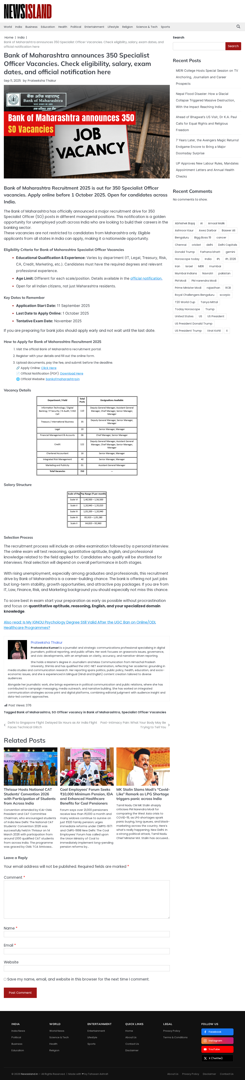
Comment (14, 877)
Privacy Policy (171, 1031)
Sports (165, 27)
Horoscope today (187, 259)
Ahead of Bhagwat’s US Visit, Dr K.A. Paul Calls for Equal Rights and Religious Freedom (206, 123)
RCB (228, 288)
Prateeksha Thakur (42, 80)
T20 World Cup (185, 302)
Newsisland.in (29, 1074)
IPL (218, 259)
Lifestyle (113, 27)
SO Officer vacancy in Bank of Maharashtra (86, 712)
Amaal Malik (216, 223)
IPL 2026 (230, 259)
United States (184, 316)
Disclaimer (132, 1050)
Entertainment (94, 27)
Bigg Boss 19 (202, 237)
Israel (189, 266)
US (200, 316)
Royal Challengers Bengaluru (194, 295)
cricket (196, 245)
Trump (210, 309)
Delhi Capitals (227, 245)
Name (10, 928)
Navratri (207, 273)
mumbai (215, 266)
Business (31, 27)
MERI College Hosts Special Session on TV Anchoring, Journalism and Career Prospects (207, 77)
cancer (221, 237)
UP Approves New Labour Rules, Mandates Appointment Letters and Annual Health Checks (207, 169)
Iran (177, 266)
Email (10, 945)
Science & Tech (147, 27)
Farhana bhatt (210, 252)
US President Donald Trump (193, 323)
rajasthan (213, 288)
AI (201, 223)
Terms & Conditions (175, 1037)
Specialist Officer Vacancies (144, 712)
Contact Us (132, 1044)
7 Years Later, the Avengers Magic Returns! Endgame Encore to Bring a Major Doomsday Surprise (207, 146)
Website (11, 962)
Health (62, 27)
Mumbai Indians (186, 273)
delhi (209, 245)
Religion (127, 27)
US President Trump (188, 331)
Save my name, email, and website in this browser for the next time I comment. (78, 979)
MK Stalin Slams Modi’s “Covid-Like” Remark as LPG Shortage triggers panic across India (143, 794)
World (8, 27)
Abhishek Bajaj (185, 223)
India (18, 27)
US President (215, 316)
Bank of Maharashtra (33, 712)
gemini (230, 252)
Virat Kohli (214, 331)
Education (48, 27)
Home (129, 1031)
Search (178, 37)
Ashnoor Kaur (184, 230)
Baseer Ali (228, 230)
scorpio (225, 295)
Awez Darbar (207, 230)
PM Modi (180, 280)
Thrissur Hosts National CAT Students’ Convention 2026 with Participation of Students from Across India (30, 796)
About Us (130, 1037)
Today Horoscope (187, 309)
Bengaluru (182, 237)
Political (76, 27)
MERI (201, 266)
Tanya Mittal (209, 302)
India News (18, 1031)
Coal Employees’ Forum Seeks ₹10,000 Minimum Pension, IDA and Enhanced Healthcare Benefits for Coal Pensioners (86, 796)
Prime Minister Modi (188, 288)
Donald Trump (185, 252)
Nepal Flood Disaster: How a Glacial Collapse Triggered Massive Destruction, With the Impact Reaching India (205, 100)
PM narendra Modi (204, 280)
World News (56, 1031)
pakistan (224, 273)
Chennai (180, 245)
